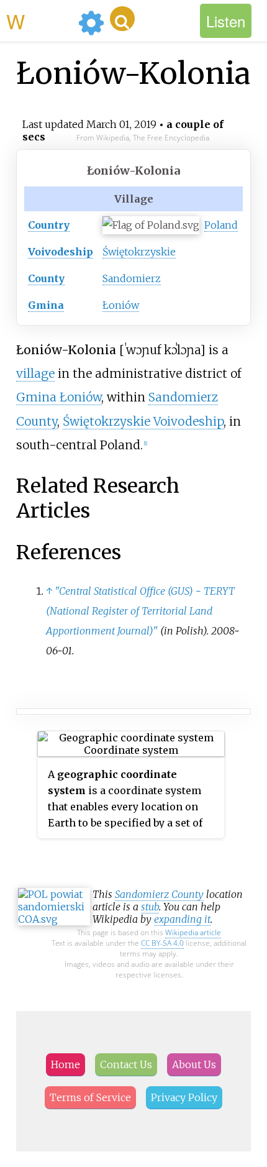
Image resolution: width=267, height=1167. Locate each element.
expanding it (182, 919)
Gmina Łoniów (58, 397)
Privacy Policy (184, 1097)
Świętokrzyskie (139, 251)
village (35, 373)
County (46, 278)
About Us (194, 1064)
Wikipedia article (193, 932)
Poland (221, 225)
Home (65, 1064)
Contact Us (126, 1064)
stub (150, 906)
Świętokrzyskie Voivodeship (143, 421)
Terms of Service (90, 1097)
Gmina (46, 305)
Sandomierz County (159, 894)
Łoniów (120, 305)
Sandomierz (131, 278)
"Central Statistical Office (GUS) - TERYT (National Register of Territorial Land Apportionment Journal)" (140, 611)
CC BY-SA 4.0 (162, 943)
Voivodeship (60, 251)
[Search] (122, 18)
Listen (225, 21)
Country (49, 225)
